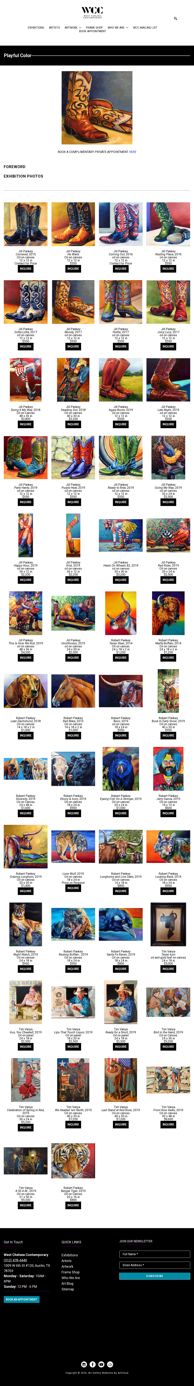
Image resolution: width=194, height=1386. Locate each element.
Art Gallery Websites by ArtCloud (108, 1373)
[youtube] (101, 1364)
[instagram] (84, 1364)
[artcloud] (110, 1364)
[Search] (175, 18)
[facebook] (93, 1364)
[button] (73, 27)
